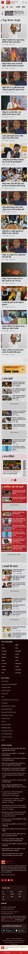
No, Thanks (7, 952)
